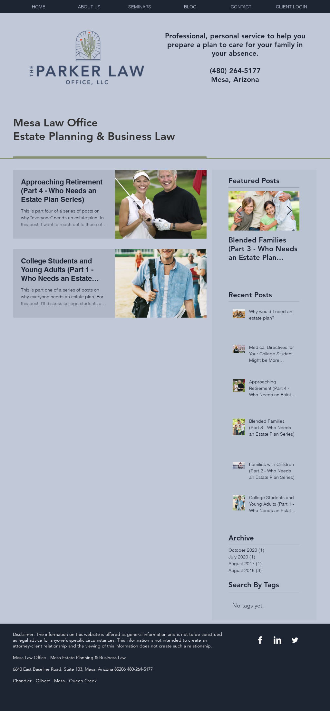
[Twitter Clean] (295, 640)
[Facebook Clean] (260, 640)
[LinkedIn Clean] (277, 640)
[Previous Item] (239, 211)
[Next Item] (289, 211)
